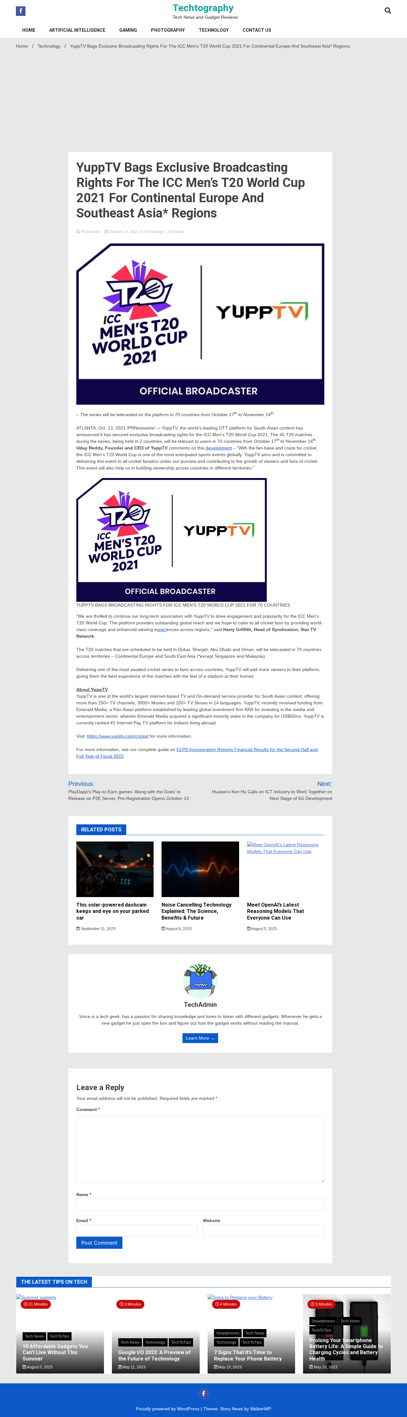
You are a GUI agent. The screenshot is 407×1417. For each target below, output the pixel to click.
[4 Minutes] (251, 1297)
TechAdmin (90, 232)
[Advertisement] (203, 98)
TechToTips (59, 1336)
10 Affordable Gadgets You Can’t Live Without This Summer (55, 1352)
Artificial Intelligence (77, 30)
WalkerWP (260, 1408)
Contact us (257, 30)
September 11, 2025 (98, 929)
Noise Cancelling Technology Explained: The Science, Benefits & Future (196, 911)
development (219, 447)
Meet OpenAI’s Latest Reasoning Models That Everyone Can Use (275, 911)
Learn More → (200, 1038)
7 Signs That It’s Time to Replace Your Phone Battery (248, 1355)
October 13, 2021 (124, 232)
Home (28, 30)
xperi (162, 629)
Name (83, 1194)
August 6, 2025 (178, 929)
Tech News (34, 1336)
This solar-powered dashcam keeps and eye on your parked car (112, 911)
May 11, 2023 (133, 1367)
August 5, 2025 (263, 929)
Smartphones (227, 1333)
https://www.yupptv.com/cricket (117, 736)
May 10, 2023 (229, 1367)
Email (83, 1220)
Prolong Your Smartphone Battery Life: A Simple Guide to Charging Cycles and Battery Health (346, 1349)
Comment (88, 1109)
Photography (168, 30)
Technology (214, 30)
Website (211, 1220)
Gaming (128, 30)
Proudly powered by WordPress (168, 1408)
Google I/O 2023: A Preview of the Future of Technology (154, 1355)
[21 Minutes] (60, 1297)
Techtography (203, 7)
